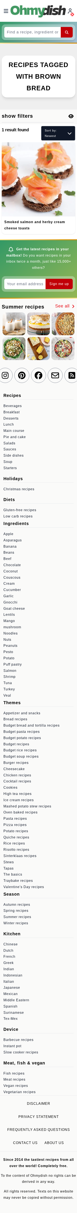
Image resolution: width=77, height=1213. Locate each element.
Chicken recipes (17, 775)
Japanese (11, 987)
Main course (13, 431)
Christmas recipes (18, 489)
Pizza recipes (15, 825)
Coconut (10, 571)
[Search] (67, 32)
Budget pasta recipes (21, 731)
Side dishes (13, 455)
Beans (8, 552)
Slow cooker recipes (20, 1052)
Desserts (11, 418)
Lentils (9, 614)
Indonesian (12, 975)
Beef (7, 559)
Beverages (12, 406)
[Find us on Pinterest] (21, 375)
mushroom (12, 627)
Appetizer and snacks (21, 713)
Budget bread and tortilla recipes (31, 725)
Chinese (10, 944)
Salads (9, 443)
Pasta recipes (15, 818)
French (9, 956)
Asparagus (12, 540)
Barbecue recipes (18, 1040)
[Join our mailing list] (55, 375)
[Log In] (71, 11)
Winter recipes (15, 923)
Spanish (10, 1006)
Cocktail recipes (17, 781)
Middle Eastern (16, 1000)
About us (54, 1143)
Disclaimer (38, 1103)
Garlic (8, 596)
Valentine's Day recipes (23, 887)
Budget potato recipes (22, 738)
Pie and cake (14, 437)
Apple (8, 534)
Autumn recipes (16, 904)
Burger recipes (16, 763)
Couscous (12, 577)
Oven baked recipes (20, 812)
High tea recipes (17, 794)
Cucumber (12, 590)
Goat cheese (14, 608)
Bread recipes (15, 719)
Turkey (9, 689)
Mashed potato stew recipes (27, 806)
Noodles (10, 633)
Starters (10, 468)
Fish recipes (14, 1073)
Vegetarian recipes (19, 1092)
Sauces (9, 449)
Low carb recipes (18, 516)
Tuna (7, 683)
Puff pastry (12, 664)
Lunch (8, 424)
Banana (10, 546)
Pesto (8, 652)
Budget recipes (16, 744)
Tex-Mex (10, 1018)
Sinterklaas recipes (20, 856)
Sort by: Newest (51, 133)
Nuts (7, 639)
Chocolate (12, 565)
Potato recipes (15, 831)
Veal (7, 695)
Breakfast (11, 412)
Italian (8, 981)
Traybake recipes (18, 880)
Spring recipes (15, 910)
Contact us (25, 1143)
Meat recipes (14, 1079)
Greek (8, 963)
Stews (8, 862)
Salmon (9, 670)
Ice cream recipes (18, 800)
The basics (12, 874)
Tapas (8, 868)
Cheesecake (14, 769)
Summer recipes (17, 917)
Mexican (10, 994)
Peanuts (10, 645)
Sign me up (59, 284)
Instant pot (12, 1046)
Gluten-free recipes (19, 510)
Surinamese (13, 1012)
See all (63, 306)
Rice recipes (14, 843)
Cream (9, 583)
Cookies (10, 787)
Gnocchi (10, 602)
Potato (9, 658)
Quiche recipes (16, 837)
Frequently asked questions (38, 1130)
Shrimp (9, 677)
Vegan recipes (15, 1086)
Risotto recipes (16, 849)
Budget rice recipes (20, 750)
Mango (9, 621)
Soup (7, 462)
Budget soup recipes (21, 756)
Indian (8, 969)
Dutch (8, 950)
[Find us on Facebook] (38, 375)
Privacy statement (38, 1117)
